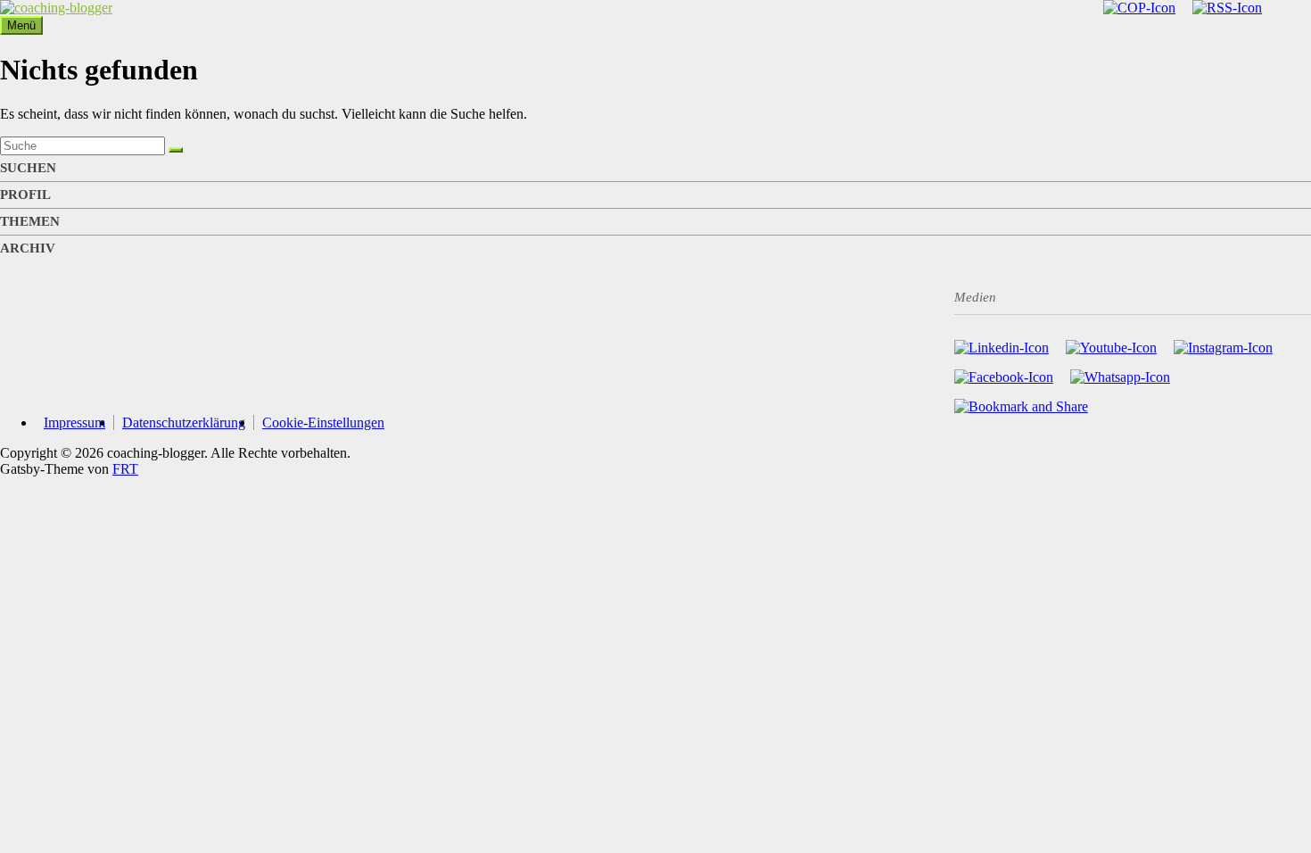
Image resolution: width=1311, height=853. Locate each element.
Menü (21, 25)
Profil (25, 194)
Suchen (28, 168)
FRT (125, 468)
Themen (30, 221)
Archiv (27, 248)
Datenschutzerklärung (183, 422)
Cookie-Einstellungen (323, 422)
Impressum (74, 422)
